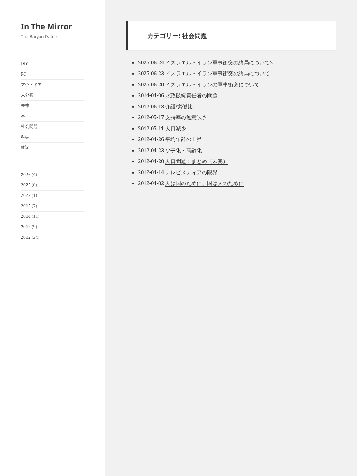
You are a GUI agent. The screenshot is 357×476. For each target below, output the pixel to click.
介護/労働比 (179, 106)
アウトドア (31, 84)
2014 (26, 216)
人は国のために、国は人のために (204, 182)
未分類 (27, 95)
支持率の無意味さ (186, 117)
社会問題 (29, 126)
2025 (26, 185)
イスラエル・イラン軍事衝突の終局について (217, 73)
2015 (26, 206)
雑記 (25, 147)
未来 (25, 105)
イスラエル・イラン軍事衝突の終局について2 (219, 62)
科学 (25, 137)
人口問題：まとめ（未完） (196, 161)
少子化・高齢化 (183, 150)
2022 (26, 195)
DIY (24, 64)
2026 (26, 174)
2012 (26, 237)
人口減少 (175, 128)
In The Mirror (46, 26)
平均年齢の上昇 (183, 139)
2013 (26, 227)
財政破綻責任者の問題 (191, 95)
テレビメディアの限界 (191, 172)
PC (23, 74)
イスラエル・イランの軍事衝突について (212, 84)
